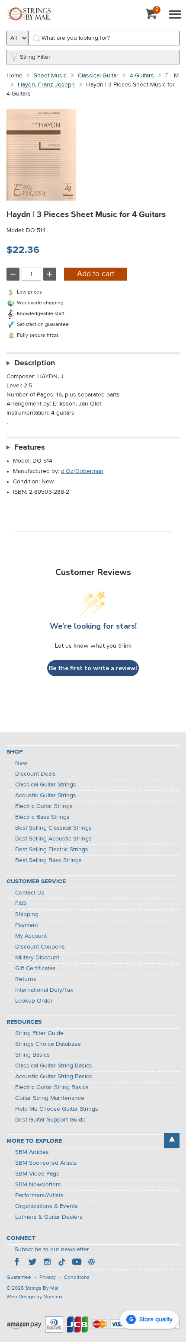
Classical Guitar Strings (45, 785)
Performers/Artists (39, 1195)
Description (34, 363)
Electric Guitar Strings (44, 806)
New (21, 763)
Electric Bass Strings (42, 817)
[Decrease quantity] (12, 274)
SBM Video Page (37, 1174)
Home (14, 76)
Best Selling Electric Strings (51, 850)
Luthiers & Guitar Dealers (49, 1217)
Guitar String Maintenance (49, 1098)
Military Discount (37, 958)
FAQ (20, 904)
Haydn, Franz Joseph (46, 85)
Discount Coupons (40, 947)
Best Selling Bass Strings (48, 860)
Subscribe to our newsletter (52, 1249)
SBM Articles (32, 1152)
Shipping (26, 914)
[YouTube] (76, 1263)
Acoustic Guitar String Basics (53, 1077)
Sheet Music (50, 76)
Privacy (47, 1277)
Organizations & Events (46, 1206)
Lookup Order (34, 1001)
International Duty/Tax (44, 990)
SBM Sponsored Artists (46, 1163)
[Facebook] (17, 1263)
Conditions (77, 1277)
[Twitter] (32, 1263)
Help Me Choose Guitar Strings (56, 1109)
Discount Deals (35, 774)
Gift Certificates (35, 968)
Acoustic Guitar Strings (45, 795)
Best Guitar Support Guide (50, 1120)
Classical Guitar (98, 76)
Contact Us (30, 893)
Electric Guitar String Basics (52, 1087)
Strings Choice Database (48, 1044)
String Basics (32, 1055)
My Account (31, 936)
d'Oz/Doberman (82, 471)
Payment (26, 925)
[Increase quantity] (49, 274)
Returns (25, 979)
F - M (172, 76)
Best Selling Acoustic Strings (53, 839)
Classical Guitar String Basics (53, 1066)
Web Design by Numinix (34, 1297)
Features (29, 447)
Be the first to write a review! (93, 668)
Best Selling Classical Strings (53, 828)
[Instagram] (47, 1263)
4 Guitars (142, 76)
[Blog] (91, 1263)
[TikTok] (61, 1263)
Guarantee (18, 1277)
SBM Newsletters (38, 1185)
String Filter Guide (39, 1033)
